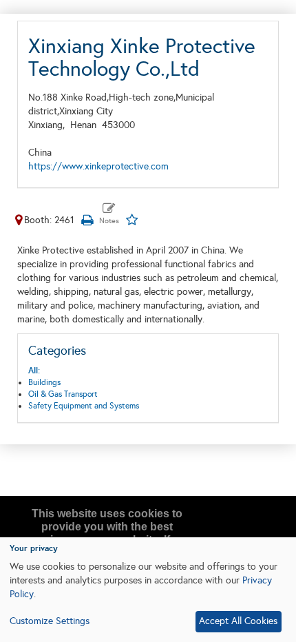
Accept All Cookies (238, 621)
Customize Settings (49, 621)
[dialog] (148, 589)
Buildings (44, 382)
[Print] (86, 220)
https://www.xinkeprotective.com (98, 166)
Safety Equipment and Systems (83, 406)
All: (34, 370)
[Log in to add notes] (109, 214)
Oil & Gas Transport (63, 394)
